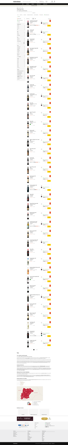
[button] (52, 1)
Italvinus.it (14, 435)
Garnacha (21, 50)
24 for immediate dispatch (46, 141)
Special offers (21, 18)
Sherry (28, 432)
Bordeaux (43, 433)
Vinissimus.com (15, 432)
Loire (42, 437)
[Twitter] (48, 427)
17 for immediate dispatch (46, 342)
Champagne (43, 432)
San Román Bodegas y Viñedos (21, 76)
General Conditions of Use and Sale (44, 443)
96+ (21, 29)
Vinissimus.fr (14, 433)
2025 (21, 66)
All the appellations (30, 437)
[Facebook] (47, 427)
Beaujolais (43, 436)
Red (21, 32)
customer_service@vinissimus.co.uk (50, 425)
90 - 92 (21, 25)
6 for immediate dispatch (46, 205)
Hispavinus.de (14, 436)
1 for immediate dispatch (46, 269)
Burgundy (43, 434)
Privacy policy (50, 443)
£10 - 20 (21, 38)
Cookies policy (53, 443)
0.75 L (21, 55)
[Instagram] (45, 427)
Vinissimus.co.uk (15, 434)
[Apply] (24, 43)
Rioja (42, 435)
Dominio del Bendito (21, 72)
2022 (21, 61)
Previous (32, 349)
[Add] (49, 25)
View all (18, 67)
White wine (29, 434)
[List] (33, 19)
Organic (19, 16)
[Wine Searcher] (46, 419)
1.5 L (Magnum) (21, 56)
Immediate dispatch (21, 20)
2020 (21, 62)
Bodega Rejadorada (21, 73)
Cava (28, 435)
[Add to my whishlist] (41, 213)
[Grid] (35, 19)
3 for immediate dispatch (46, 296)
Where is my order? (48, 422)
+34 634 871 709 (48, 423)
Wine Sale (29, 436)
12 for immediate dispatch (46, 278)
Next (36, 349)
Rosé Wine (21, 35)
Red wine (29, 433)
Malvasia (21, 49)
